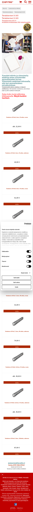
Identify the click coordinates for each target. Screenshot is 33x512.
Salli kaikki (16, 277)
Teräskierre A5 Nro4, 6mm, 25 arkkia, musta (17, 117)
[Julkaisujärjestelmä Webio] (19, 509)
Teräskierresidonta (8, 12)
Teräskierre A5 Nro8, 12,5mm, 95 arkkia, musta (16, 367)
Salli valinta (16, 282)
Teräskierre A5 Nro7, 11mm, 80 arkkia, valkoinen (17, 331)
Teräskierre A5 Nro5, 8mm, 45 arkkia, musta (17, 188)
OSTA (17, 133)
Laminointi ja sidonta (14, 8)
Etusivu (5, 8)
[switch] (29, 256)
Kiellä (16, 287)
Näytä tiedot (24, 272)
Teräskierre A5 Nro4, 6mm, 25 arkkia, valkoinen (17, 153)
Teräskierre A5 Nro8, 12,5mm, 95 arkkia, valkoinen (17, 402)
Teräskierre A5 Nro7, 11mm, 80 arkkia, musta (17, 295)
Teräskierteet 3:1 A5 (20, 12)
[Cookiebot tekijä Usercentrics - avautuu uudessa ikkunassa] (24, 224)
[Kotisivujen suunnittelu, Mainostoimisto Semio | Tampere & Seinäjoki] (13, 509)
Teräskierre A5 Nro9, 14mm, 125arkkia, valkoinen (17, 438)
